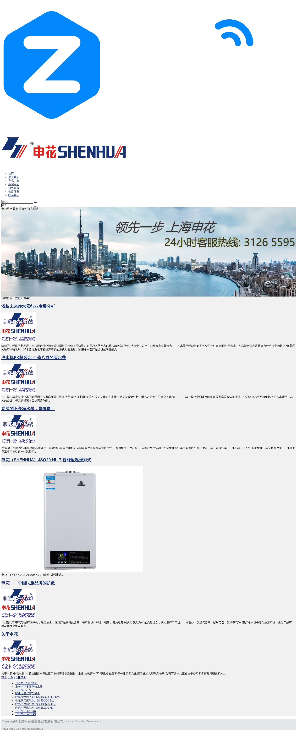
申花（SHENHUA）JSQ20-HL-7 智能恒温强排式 (46, 459)
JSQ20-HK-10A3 (25, 714)
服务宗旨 (13, 188)
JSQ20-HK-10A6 (25, 711)
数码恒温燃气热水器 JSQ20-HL (34, 707)
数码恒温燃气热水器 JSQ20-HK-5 (35, 704)
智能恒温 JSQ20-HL (27, 693)
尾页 (23, 677)
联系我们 (13, 195)
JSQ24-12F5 (23, 690)
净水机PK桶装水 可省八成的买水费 (33, 357)
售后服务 (13, 191)
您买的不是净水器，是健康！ (28, 408)
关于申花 (9, 634)
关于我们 (13, 177)
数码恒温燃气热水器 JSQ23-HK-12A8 (38, 696)
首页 (11, 173)
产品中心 (13, 180)
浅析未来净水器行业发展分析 (28, 306)
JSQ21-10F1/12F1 (26, 683)
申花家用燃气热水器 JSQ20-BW (34, 700)
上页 (10, 677)
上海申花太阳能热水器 (29, 686)
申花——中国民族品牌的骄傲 (28, 582)
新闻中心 (13, 184)
